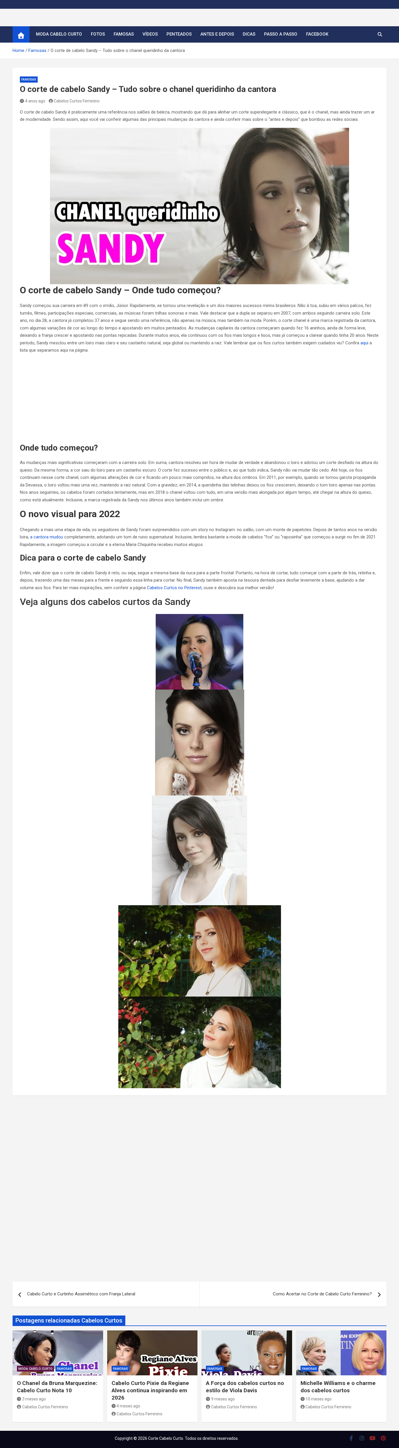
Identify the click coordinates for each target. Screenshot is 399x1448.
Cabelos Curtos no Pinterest (174, 587)
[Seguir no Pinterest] (383, 1438)
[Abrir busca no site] (379, 34)
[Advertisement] (199, 399)
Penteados (179, 34)
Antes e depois (217, 34)
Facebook (317, 34)
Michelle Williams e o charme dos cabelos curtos (338, 1387)
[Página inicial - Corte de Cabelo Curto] (21, 34)
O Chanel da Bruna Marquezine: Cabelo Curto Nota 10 (57, 1387)
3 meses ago (34, 1399)
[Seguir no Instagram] (362, 1438)
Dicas (249, 34)
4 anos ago (35, 101)
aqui (364, 343)
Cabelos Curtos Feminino (77, 101)
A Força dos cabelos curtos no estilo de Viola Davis (245, 1387)
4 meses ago (128, 1406)
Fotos (98, 34)
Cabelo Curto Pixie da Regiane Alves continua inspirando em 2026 (150, 1390)
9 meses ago (223, 1399)
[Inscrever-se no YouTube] (372, 1438)
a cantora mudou (46, 537)
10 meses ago (319, 1399)
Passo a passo (280, 34)
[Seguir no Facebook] (351, 1438)
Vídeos (150, 34)
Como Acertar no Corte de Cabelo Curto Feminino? (322, 1294)
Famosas (124, 34)
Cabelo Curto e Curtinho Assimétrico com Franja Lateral (81, 1294)
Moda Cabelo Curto (59, 34)
